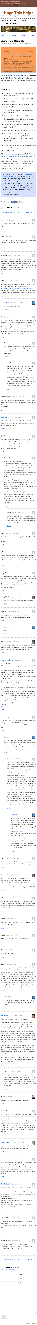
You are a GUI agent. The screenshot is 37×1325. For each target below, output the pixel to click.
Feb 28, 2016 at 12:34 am (12, 858)
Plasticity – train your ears (9, 35)
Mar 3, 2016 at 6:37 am (17, 758)
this (19, 818)
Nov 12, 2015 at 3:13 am (12, 236)
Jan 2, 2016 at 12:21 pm (13, 343)
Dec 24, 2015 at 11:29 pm (12, 436)
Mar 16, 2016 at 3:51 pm (16, 996)
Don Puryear (5, 1015)
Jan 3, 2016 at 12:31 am (18, 363)
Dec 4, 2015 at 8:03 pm (12, 280)
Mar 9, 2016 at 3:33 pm (12, 918)
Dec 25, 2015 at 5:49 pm (18, 512)
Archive (25, 20)
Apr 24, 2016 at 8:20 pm (15, 1217)
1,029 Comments (16, 43)
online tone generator (14, 75)
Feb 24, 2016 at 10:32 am (11, 717)
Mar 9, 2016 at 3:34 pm (12, 935)
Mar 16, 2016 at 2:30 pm (10, 964)
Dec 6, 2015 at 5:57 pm (17, 317)
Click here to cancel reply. (8, 1270)
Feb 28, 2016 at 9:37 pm (18, 875)
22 (23, 212)
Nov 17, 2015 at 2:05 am (15, 255)
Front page (6, 20)
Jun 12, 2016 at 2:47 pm (14, 1240)
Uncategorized (26, 43)
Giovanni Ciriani (6, 875)
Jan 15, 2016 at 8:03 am (14, 611)
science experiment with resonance (13, 156)
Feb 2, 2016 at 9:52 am (19, 660)
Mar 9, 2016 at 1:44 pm (13, 897)
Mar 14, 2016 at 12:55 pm (10, 949)
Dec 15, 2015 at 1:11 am (15, 417)
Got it (16, 5)
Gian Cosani (4, 417)
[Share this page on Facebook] (14, 202)
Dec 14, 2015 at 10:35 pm (18, 396)
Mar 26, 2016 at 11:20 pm (9, 1096)
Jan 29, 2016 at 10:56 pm (12, 641)
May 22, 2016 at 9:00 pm (16, 302)
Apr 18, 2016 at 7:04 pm (17, 1184)
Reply (2, 229)
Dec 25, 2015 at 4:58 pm (21, 458)
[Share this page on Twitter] (20, 202)
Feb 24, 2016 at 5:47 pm (16, 737)
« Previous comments (7, 212)
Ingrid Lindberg (6, 1142)
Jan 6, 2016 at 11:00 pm (12, 552)
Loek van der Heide (7, 660)
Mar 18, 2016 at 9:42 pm (15, 1015)
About (16, 20)
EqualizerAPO (17, 831)
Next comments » (31, 212)
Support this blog (10, 24)
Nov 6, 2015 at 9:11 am (9, 220)
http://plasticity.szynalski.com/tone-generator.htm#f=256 (17, 288)
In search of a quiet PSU (28, 35)
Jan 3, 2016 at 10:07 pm (12, 533)
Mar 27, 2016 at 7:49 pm (19, 1111)
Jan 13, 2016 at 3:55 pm (17, 573)
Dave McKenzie (5, 317)
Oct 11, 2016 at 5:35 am (14, 1071)
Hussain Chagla (5, 1184)
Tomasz (6, 302)
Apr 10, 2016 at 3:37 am (13, 1159)
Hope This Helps (18, 13)
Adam (17, 1267)
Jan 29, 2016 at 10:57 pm (16, 597)
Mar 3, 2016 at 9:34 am (22, 814)
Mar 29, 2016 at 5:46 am (17, 1142)
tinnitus (28, 166)
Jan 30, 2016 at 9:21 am (16, 627)
